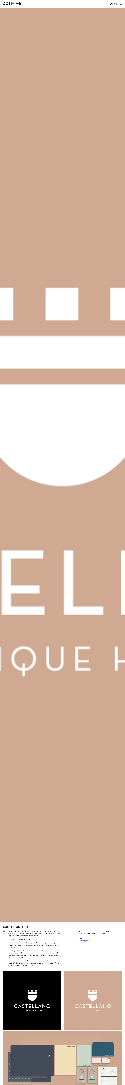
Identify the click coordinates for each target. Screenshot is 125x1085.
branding (82, 941)
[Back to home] (12, 4)
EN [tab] (4, 931)
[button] (115, 4)
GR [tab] (4, 934)
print (87, 941)
